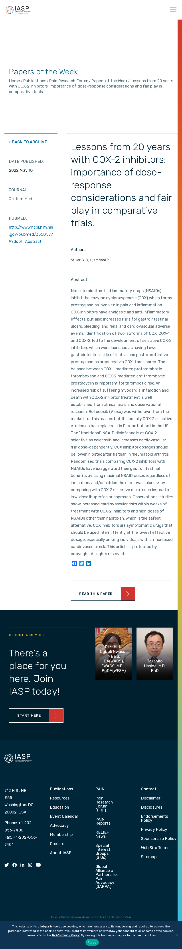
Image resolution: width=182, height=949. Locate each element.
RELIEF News (102, 834)
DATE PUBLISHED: (26, 161)
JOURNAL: (18, 189)
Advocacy (59, 825)
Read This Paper (96, 594)
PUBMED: (18, 218)
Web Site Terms (155, 848)
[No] (176, 935)
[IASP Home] (18, 9)
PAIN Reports (103, 821)
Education (59, 807)
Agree (92, 942)
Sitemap (149, 857)
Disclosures (151, 807)
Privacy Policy (154, 829)
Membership (61, 835)
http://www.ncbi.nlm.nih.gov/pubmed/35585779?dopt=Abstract (31, 234)
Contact (148, 789)
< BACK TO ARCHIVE (28, 142)
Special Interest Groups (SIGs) (102, 851)
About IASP (60, 853)
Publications (61, 789)
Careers (57, 844)
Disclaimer (150, 798)
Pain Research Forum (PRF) (104, 804)
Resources (59, 798)
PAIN (100, 789)
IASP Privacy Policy (66, 935)
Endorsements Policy (154, 818)
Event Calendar (64, 816)
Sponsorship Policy (158, 839)
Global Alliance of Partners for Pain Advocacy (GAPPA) (106, 877)
